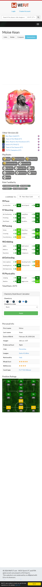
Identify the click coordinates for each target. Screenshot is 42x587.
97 (37, 246)
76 (9, 407)
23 (15, 253)
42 (34, 234)
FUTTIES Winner (25, 370)
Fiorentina (22, 349)
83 (37, 281)
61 (19, 269)
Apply (21, 313)
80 (19, 233)
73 (21, 407)
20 (15, 249)
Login (13, 11)
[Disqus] (21, 492)
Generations (31, 37)
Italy (20, 357)
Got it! (34, 584)
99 (19, 205)
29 (34, 237)
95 (19, 253)
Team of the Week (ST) (14, 139)
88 (19, 230)
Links (5, 37)
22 (15, 218)
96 (9, 381)
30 (15, 230)
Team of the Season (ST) (14, 147)
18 (15, 214)
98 (37, 230)
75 (19, 237)
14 (34, 205)
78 (21, 401)
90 (21, 394)
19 (15, 262)
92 (37, 214)
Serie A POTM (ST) (12, 144)
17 (15, 205)
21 (15, 246)
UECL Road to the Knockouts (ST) (17, 142)
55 (37, 262)
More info (17, 585)
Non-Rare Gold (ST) (12, 136)
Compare (20, 37)
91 (37, 221)
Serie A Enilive (24, 353)
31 (15, 237)
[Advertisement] (21, 62)
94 (37, 218)
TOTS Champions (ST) (13, 150)
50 (19, 262)
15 (15, 221)
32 (15, 234)
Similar (12, 37)
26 (34, 214)
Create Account (24, 11)
